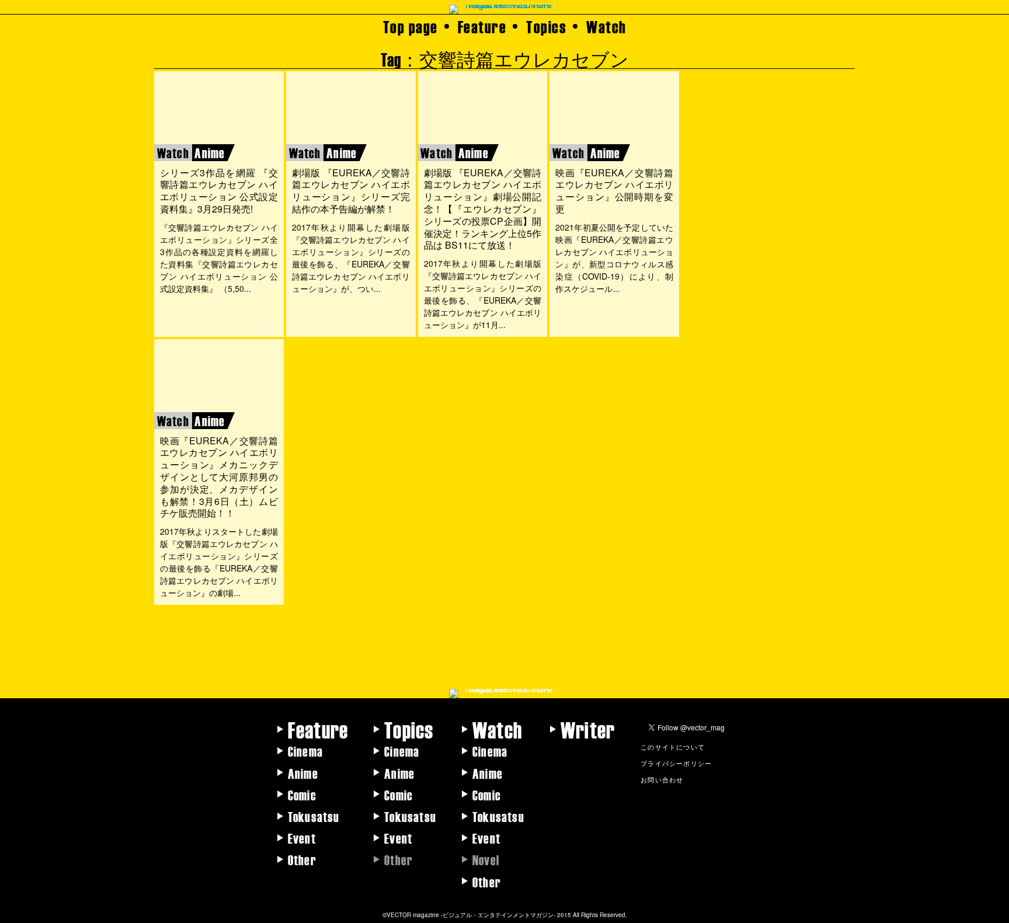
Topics (546, 26)
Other (302, 859)
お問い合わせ (662, 779)
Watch (606, 26)
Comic (302, 794)
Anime (303, 773)
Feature (482, 26)
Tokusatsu (314, 816)
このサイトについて (673, 746)
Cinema (305, 750)
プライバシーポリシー (676, 763)
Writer (588, 729)
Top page (410, 26)
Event (302, 837)
